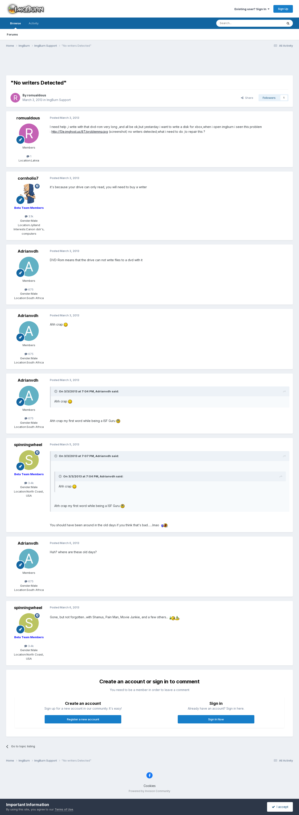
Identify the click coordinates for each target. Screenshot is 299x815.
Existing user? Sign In (251, 9)
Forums (12, 34)
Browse (15, 23)
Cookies (150, 786)
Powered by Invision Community (149, 791)
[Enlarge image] (66, 324)
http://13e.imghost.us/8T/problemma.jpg (79, 131)
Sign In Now (216, 719)
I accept (281, 807)
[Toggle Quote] (56, 391)
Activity (34, 23)
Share (248, 97)
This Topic (270, 23)
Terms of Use (64, 809)
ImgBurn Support (59, 100)
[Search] (288, 23)
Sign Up (283, 9)
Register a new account (83, 719)
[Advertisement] (149, 64)
